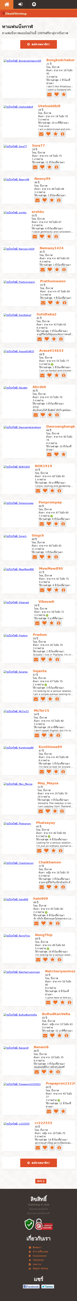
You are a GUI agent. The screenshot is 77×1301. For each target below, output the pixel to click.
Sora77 (38, 146)
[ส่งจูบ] (57, 94)
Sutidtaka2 (47, 314)
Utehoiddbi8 (49, 106)
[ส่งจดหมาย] (49, 94)
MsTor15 (41, 711)
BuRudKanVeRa (56, 1014)
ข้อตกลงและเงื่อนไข (38, 1209)
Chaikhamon (50, 862)
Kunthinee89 (50, 747)
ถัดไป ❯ (41, 1181)
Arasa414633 (51, 351)
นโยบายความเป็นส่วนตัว (38, 1213)
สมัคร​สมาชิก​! (40, 44)
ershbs (38, 212)
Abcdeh (39, 387)
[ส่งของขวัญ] (63, 134)
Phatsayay (45, 823)
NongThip (43, 935)
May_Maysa (48, 783)
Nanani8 (41, 1047)
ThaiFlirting (13, 14)
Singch (38, 536)
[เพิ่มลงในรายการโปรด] (64, 94)
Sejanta (40, 671)
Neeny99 (42, 179)
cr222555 (43, 1123)
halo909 (40, 899)
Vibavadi (46, 602)
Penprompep (50, 503)
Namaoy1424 (52, 248)
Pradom (40, 635)
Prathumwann (53, 281)
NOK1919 (43, 466)
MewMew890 (51, 569)
